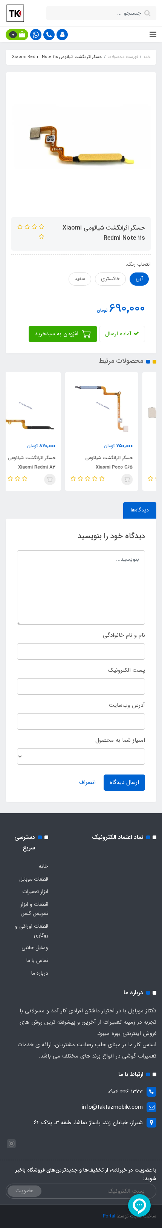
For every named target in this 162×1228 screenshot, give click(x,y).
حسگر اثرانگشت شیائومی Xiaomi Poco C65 (127, 462)
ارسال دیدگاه (124, 782)
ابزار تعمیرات (35, 891)
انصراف (87, 782)
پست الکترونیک (126, 670)
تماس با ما (37, 960)
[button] (62, 34)
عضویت (24, 1190)
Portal (109, 1216)
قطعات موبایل (33, 879)
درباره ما (39, 973)
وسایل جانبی (34, 947)
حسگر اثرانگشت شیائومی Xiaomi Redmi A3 (49, 462)
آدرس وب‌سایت (127, 705)
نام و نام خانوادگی (124, 635)
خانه (43, 866)
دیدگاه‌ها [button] (140, 510)
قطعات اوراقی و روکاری (31, 930)
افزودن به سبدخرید (57, 333)
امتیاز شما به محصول (120, 740)
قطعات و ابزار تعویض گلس (34, 909)
